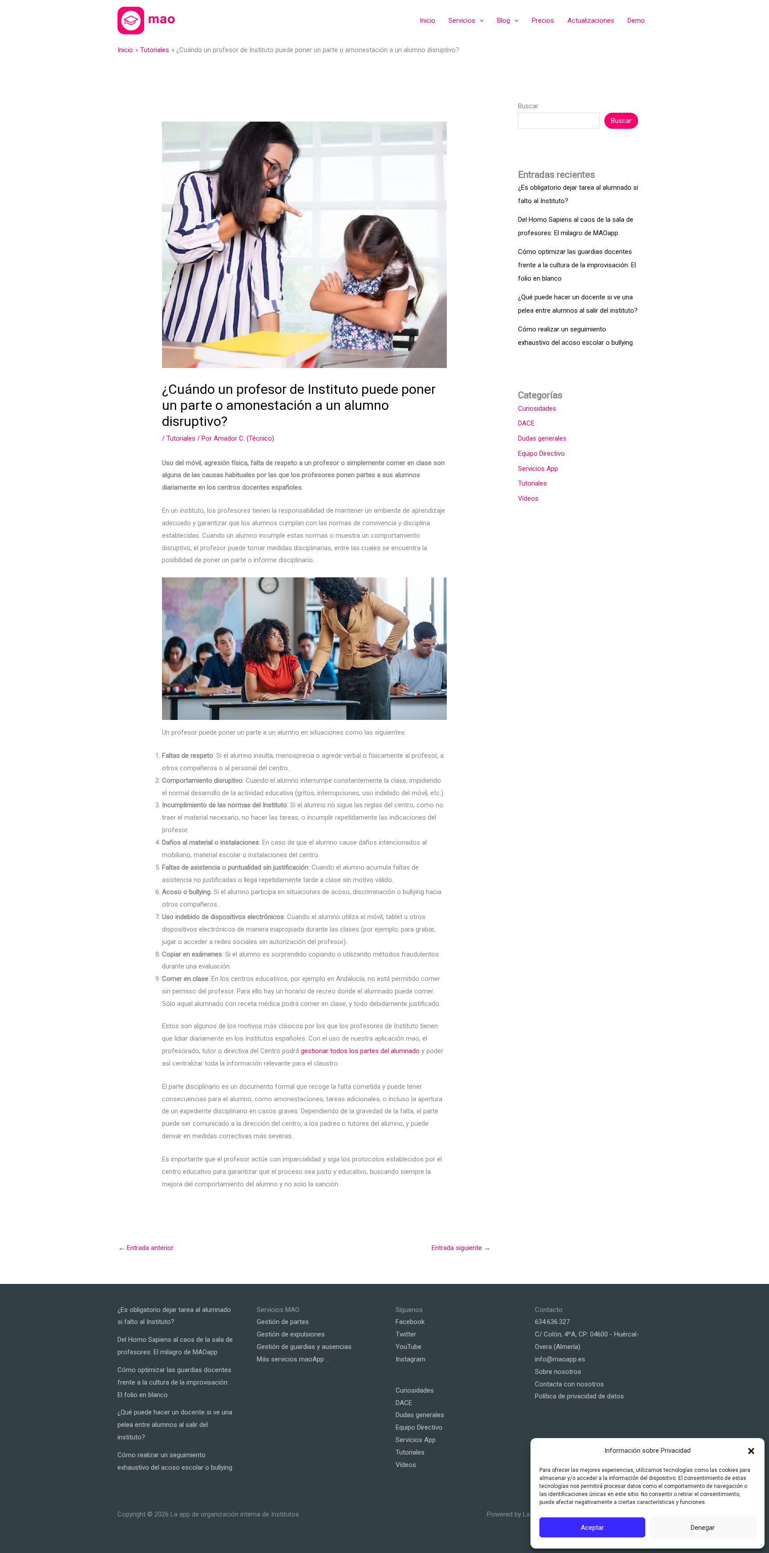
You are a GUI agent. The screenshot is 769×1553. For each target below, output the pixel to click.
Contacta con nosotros (569, 1384)
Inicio (427, 20)
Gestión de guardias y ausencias (304, 1347)
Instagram (410, 1359)
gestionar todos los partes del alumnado (360, 1051)
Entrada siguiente (461, 1248)
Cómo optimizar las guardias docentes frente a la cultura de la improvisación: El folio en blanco (577, 265)
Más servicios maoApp (290, 1359)
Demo (636, 20)
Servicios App (538, 469)
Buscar (528, 106)
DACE (526, 423)
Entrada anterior (146, 1248)
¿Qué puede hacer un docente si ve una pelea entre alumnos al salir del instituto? (174, 1424)
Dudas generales (542, 438)
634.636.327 (552, 1322)
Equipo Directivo (541, 454)
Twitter (406, 1334)
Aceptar (592, 1528)
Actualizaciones (590, 20)
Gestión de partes (283, 1322)
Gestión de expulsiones (291, 1334)
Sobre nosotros (558, 1372)
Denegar (703, 1528)
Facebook (410, 1322)
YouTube (408, 1347)
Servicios (462, 20)
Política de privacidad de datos (579, 1396)
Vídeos (528, 499)
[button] (751, 1451)
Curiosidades (537, 409)
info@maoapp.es (560, 1359)
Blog (503, 20)
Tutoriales (180, 438)
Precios (543, 20)
